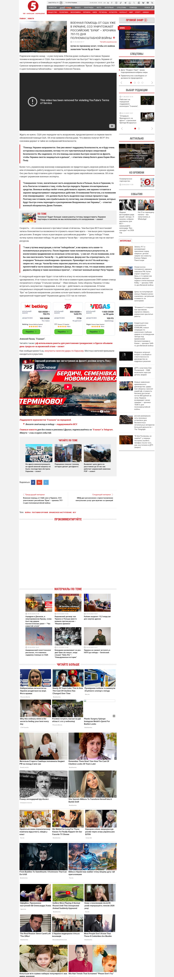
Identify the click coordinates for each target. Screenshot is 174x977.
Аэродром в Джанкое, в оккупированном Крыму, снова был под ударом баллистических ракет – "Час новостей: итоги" (38, 621)
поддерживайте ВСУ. (67, 424)
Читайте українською (108, 41)
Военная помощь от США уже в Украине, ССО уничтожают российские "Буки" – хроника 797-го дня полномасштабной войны (43, 500)
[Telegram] (125, 3)
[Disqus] (68, 556)
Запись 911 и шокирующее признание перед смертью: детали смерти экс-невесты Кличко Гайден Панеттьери (142, 253)
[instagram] (116, 3)
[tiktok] (120, 3)
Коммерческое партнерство (126, 180)
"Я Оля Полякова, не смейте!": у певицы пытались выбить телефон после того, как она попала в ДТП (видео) (143, 441)
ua (104, 2)
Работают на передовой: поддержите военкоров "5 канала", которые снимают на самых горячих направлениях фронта (129, 106)
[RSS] (152, 3)
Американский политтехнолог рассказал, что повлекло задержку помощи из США (38, 652)
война (28, 512)
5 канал (63, 50)
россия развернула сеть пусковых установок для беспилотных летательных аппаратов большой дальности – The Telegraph (144, 422)
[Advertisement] (68, 317)
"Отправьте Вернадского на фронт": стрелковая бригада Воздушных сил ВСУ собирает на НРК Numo (128, 121)
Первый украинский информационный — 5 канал (33, 8)
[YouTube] (147, 3)
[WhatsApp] (129, 3)
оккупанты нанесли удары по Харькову (64, 351)
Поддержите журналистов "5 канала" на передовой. (45, 420)
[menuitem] (52, 7)
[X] (134, 3)
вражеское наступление (60, 512)
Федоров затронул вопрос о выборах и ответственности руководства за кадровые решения (142, 356)
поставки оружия (40, 512)
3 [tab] (138, 83)
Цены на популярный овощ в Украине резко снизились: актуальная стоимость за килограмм (144, 296)
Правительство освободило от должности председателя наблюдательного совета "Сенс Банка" (137, 78)
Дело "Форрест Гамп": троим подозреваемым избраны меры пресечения (134, 72)
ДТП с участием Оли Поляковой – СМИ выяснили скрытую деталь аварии (143, 371)
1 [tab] (131, 83)
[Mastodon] (138, 3)
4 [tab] (142, 83)
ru (108, 2)
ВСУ (74, 512)
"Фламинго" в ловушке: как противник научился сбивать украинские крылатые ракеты (144, 311)
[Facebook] (111, 3)
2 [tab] (135, 83)
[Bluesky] (143, 3)
